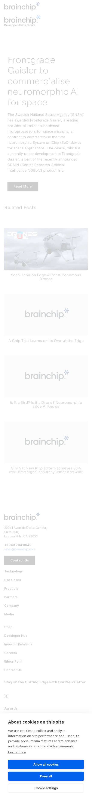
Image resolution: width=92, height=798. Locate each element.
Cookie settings (46, 788)
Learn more (17, 752)
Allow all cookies (46, 764)
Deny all (46, 776)
